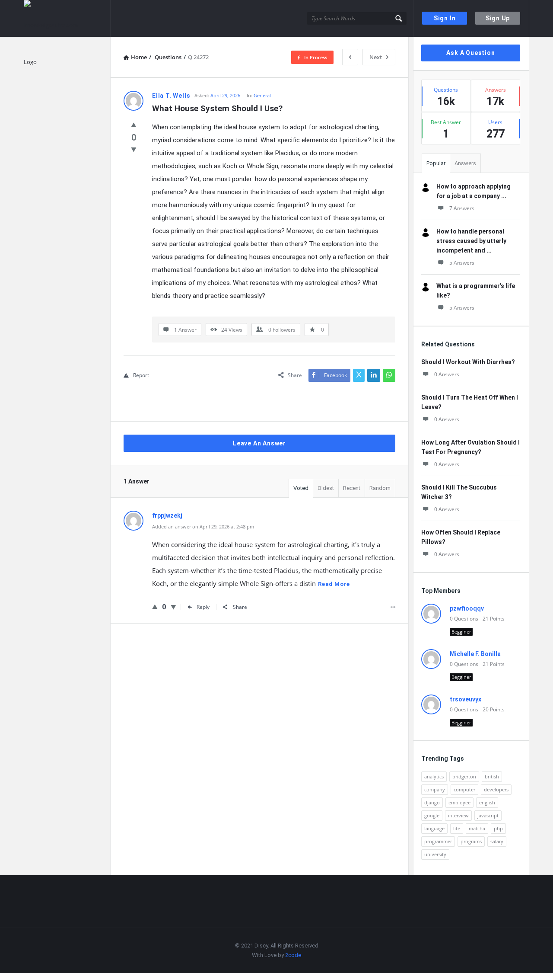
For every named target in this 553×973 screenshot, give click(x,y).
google (431, 815)
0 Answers (446, 374)
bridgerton (464, 776)
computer (464, 789)
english (487, 802)
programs (471, 841)
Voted (300, 488)
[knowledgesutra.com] (67, 18)
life (456, 828)
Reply (203, 607)
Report (141, 375)
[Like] (134, 124)
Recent (351, 488)
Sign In (445, 18)
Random (380, 488)
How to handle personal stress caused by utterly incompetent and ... (471, 241)
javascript (488, 815)
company (434, 789)
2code (293, 955)
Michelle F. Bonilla (475, 653)
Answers (465, 163)
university (435, 854)
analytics (434, 776)
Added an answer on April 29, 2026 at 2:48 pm (203, 526)
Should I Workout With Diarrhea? (468, 361)
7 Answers (461, 208)
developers (496, 789)
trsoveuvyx (465, 699)
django (432, 802)
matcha (477, 828)
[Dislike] (134, 149)
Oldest (326, 488)
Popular (435, 163)
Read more (334, 584)
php (498, 828)
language (434, 828)
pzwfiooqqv (467, 608)
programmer (438, 841)
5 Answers (461, 262)
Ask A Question (470, 52)
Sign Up (498, 18)
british (492, 776)
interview (458, 815)
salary (496, 841)
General (262, 95)
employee (459, 802)
